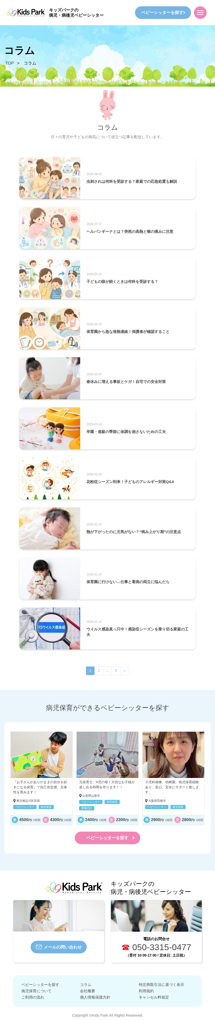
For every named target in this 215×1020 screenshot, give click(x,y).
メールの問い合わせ (63, 947)
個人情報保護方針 (95, 997)
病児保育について (36, 991)
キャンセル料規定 (154, 997)
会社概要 (87, 991)
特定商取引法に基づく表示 (161, 985)
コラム (85, 985)
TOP (9, 63)
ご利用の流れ (32, 997)
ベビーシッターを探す (162, 12)
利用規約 (146, 991)
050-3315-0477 (156, 947)
